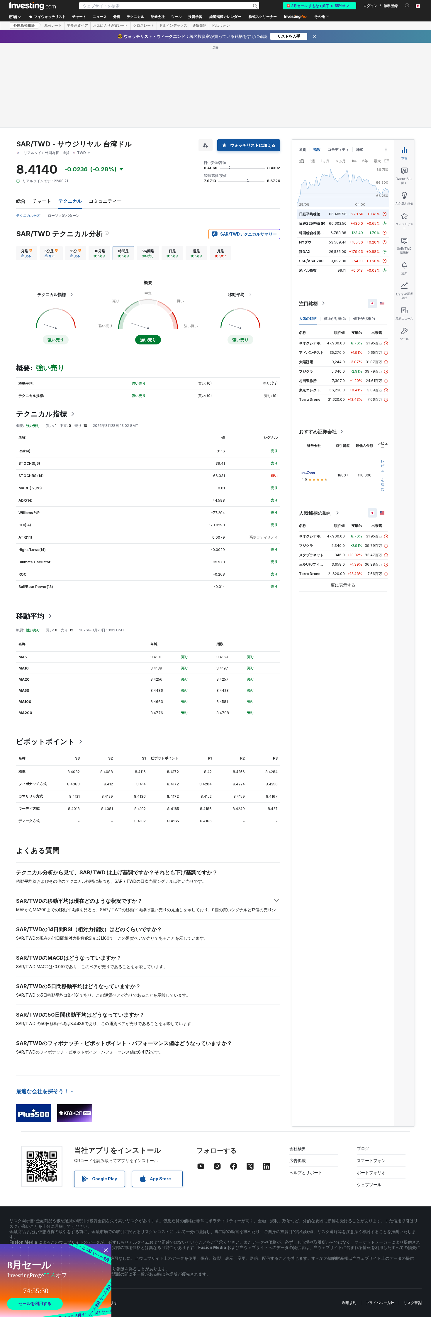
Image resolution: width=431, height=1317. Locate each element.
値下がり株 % (364, 318)
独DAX (304, 251)
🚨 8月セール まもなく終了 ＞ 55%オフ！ (319, 6)
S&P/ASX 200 (311, 261)
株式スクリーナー (263, 17)
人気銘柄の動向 (315, 513)
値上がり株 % (335, 318)
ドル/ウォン (220, 25)
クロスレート (143, 25)
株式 (359, 149)
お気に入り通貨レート (110, 25)
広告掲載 (297, 1160)
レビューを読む (382, 475)
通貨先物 (199, 25)
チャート (42, 201)
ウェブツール (369, 1184)
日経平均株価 (309, 214)
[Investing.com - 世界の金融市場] (32, 6)
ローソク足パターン (63, 215)
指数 (316, 149)
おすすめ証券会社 (318, 432)
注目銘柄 (308, 303)
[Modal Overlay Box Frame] (55, 1280)
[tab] (26, 253)
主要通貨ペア (77, 25)
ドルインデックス (173, 25)
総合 (21, 201)
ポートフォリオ (371, 1172)
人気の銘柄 (308, 318)
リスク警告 (412, 1303)
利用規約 (349, 1303)
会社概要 (297, 1148)
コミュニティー (105, 201)
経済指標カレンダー (225, 17)
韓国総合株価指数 (313, 233)
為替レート (53, 25)
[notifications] (407, 5)
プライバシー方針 (380, 1303)
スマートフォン (371, 1160)
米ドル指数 (308, 270)
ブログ (363, 1148)
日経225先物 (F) (312, 223)
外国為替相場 (24, 25)
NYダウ (305, 242)
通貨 (302, 149)
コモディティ (338, 149)
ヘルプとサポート (305, 1172)
